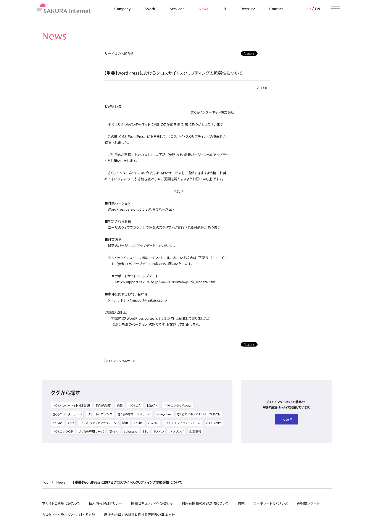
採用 (125, 423)
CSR (71, 423)
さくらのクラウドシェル (177, 405)
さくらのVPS (214, 423)
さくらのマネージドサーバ (134, 414)
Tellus (138, 423)
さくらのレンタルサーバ (120, 361)
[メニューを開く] (335, 8)
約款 (120, 405)
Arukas (57, 423)
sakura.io (130, 431)
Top (45, 482)
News (60, 482)
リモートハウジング (99, 414)
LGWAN (152, 405)
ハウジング (176, 431)
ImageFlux (163, 414)
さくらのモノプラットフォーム (182, 423)
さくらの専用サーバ (91, 431)
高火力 (113, 431)
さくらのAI (134, 405)
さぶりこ (153, 423)
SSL (145, 431)
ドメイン (159, 431)
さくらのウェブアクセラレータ (97, 423)
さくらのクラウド (62, 431)
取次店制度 (103, 405)
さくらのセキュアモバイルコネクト (198, 414)
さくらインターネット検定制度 (71, 405)
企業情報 (195, 431)
